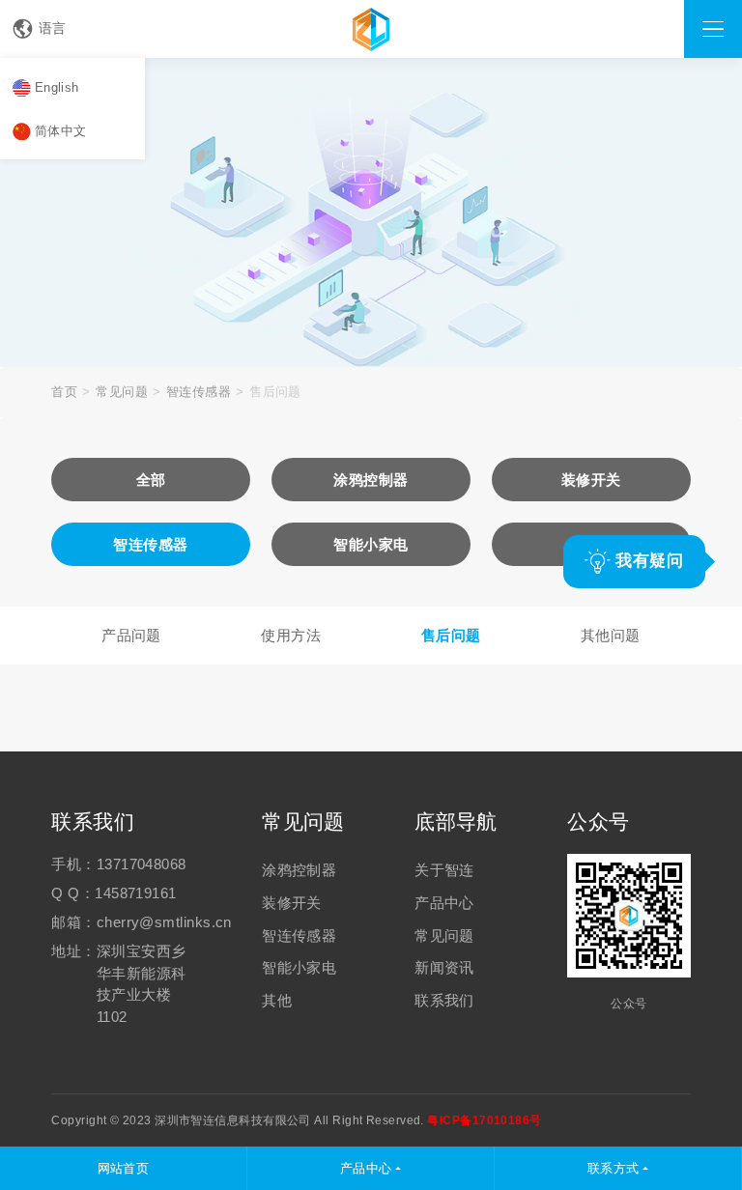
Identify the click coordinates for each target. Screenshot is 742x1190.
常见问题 (122, 391)
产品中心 (444, 902)
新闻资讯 (444, 967)
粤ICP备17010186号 (484, 1120)
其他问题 (611, 635)
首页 (64, 391)
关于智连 (444, 870)
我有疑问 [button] (647, 561)
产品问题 (131, 635)
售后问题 (451, 635)
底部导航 (456, 821)
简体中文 (61, 131)
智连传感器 (198, 391)
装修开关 (292, 902)
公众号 (598, 821)
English (57, 87)
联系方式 (613, 1168)
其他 (277, 1000)
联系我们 (92, 821)
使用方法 (291, 635)
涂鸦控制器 (299, 870)
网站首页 (124, 1168)
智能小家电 (299, 967)
